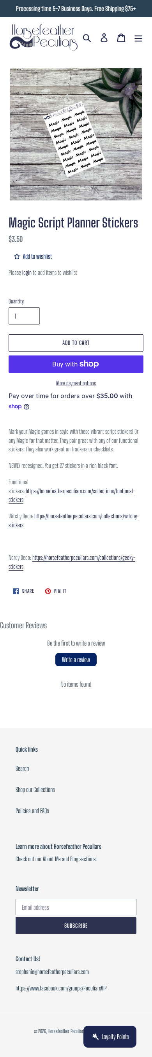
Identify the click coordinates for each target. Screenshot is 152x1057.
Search (22, 768)
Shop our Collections (35, 789)
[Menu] (138, 37)
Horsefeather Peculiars (66, 1031)
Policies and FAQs (32, 810)
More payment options (76, 383)
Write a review (76, 659)
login (27, 272)
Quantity (16, 301)
